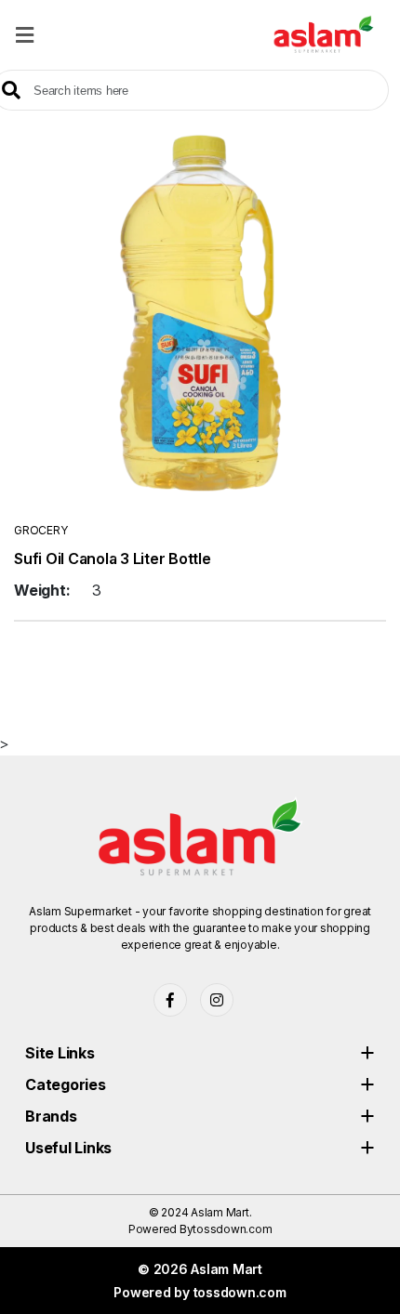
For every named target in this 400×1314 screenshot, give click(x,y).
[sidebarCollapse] (24, 31)
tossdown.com (232, 1229)
